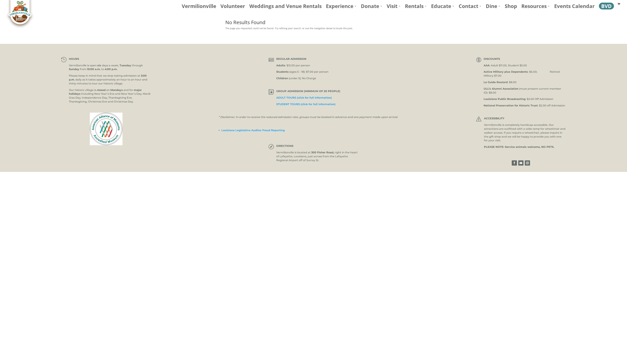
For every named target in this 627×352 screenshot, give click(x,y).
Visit (392, 7)
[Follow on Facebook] (514, 163)
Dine (491, 7)
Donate (370, 7)
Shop (511, 7)
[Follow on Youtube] (520, 163)
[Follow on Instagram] (527, 163)
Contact (468, 7)
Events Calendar (574, 7)
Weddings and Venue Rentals (285, 7)
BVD (606, 6)
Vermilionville (199, 7)
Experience (339, 7)
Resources (534, 7)
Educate (441, 7)
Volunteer (232, 7)
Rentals (414, 7)
